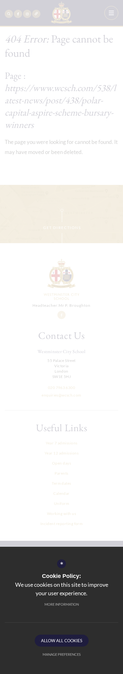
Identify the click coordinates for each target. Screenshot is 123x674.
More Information (61, 604)
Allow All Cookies (61, 640)
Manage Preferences (62, 654)
